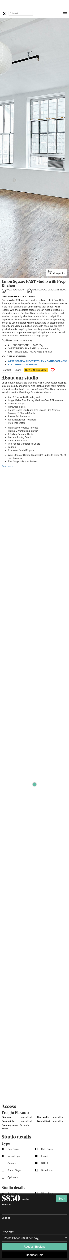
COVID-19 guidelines (35, 369)
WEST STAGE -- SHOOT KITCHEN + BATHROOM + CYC (37, 361)
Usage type (8, 1231)
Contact (7, 369)
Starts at (7, 1204)
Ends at (6, 1217)
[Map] (34, 784)
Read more (7, 466)
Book (61, 1198)
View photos (58, 273)
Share (18, 369)
